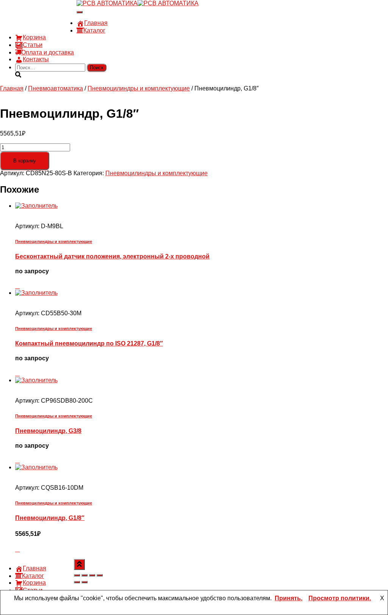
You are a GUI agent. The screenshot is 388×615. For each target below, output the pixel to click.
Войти (68, 29)
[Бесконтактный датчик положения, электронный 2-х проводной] (36, 205)
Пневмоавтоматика (55, 88)
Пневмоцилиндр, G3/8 (48, 431)
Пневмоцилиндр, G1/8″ (49, 518)
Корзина (34, 37)
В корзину (24, 160)
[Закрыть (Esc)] (100, 575)
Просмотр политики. (339, 598)
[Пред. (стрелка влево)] (77, 582)
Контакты (36, 59)
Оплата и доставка (47, 52)
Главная (96, 23)
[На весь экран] (84, 575)
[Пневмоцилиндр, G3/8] (36, 380)
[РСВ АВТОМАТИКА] (138, 3)
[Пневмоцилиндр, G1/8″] (36, 467)
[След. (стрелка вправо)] (84, 582)
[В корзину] (17, 286)
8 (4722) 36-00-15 (39, 16)
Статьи (32, 45)
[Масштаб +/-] (77, 575)
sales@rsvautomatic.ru (46, 23)
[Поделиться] (92, 575)
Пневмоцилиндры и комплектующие (139, 88)
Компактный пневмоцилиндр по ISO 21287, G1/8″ (89, 343)
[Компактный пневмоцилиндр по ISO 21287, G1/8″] (36, 293)
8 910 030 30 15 (37, 9)
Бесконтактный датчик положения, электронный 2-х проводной (112, 256)
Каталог (94, 30)
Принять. (288, 598)
